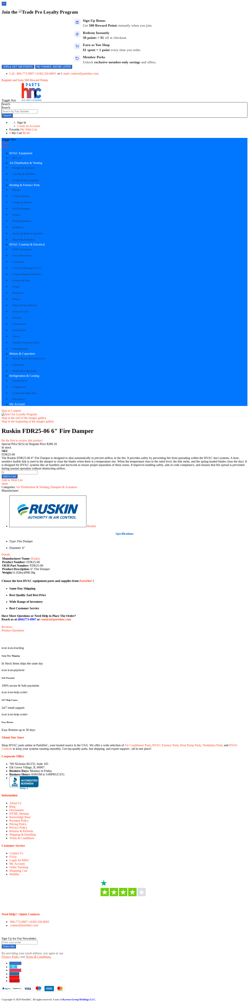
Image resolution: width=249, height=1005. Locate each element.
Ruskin (91, 526)
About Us (15, 803)
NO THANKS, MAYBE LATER (54, 66)
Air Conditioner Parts (137, 745)
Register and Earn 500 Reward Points (25, 80)
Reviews (7, 627)
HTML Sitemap (19, 813)
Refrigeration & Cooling (24, 375)
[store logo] (31, 100)
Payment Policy (19, 820)
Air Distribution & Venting (25, 163)
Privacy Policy (18, 827)
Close (5, 143)
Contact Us (16, 853)
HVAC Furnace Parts (165, 745)
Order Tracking (18, 867)
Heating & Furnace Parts (24, 185)
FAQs (13, 856)
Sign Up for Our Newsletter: (19, 938)
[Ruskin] (47, 526)
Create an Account (28, 126)
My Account (17, 404)
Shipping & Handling (22, 834)
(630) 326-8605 (47, 73)
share (5, 483)
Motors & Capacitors (22, 353)
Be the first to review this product (22, 440)
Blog (12, 806)
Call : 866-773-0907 (22, 73)
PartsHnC (86, 581)
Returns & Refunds (21, 831)
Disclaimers (16, 810)
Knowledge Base (20, 817)
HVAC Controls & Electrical (27, 244)
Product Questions (13, 630)
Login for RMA (19, 860)
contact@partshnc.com (56, 619)
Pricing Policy (18, 824)
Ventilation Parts (212, 745)
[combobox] (20, 111)
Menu (5, 146)
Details (6, 554)
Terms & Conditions (21, 838)
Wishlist (14, 874)
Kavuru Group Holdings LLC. (79, 999)
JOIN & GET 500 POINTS (18, 66)
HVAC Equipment (20, 153)
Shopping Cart (18, 870)
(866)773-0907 (27, 619)
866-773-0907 (19, 921)
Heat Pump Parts (190, 745)
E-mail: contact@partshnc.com (79, 73)
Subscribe (8, 946)
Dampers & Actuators (63, 487)
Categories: (9, 487)
